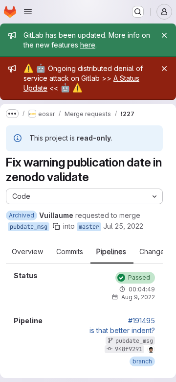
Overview (27, 252)
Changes (153, 252)
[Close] (164, 35)
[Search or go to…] (138, 12)
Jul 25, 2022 (123, 226)
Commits (69, 252)
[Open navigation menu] (28, 12)
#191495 (141, 321)
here (87, 45)
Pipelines (111, 252)
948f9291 (128, 349)
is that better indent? (122, 330)
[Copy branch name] (56, 226)
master (89, 227)
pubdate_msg (28, 227)
